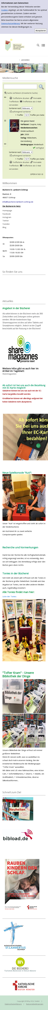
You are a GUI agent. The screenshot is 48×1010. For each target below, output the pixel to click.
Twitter (5, 220)
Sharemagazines (9, 374)
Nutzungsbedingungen (34, 1004)
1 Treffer (19, 115)
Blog (4, 227)
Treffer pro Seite (37, 115)
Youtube (6, 224)
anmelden (25, 60)
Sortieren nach (15, 108)
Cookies (4, 10)
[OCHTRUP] (14, 45)
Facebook (6, 214)
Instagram (6, 217)
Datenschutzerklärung (10, 23)
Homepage (7, 210)
